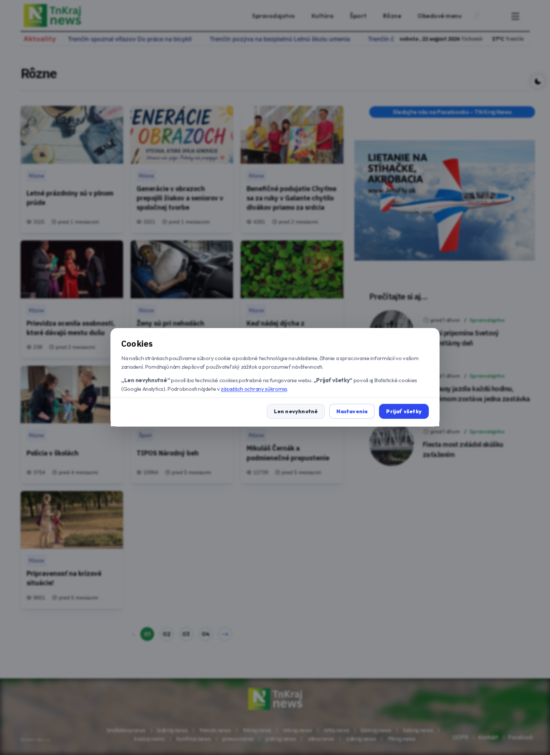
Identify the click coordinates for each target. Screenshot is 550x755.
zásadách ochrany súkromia (254, 388)
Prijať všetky (404, 411)
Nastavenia (351, 411)
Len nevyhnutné (296, 411)
